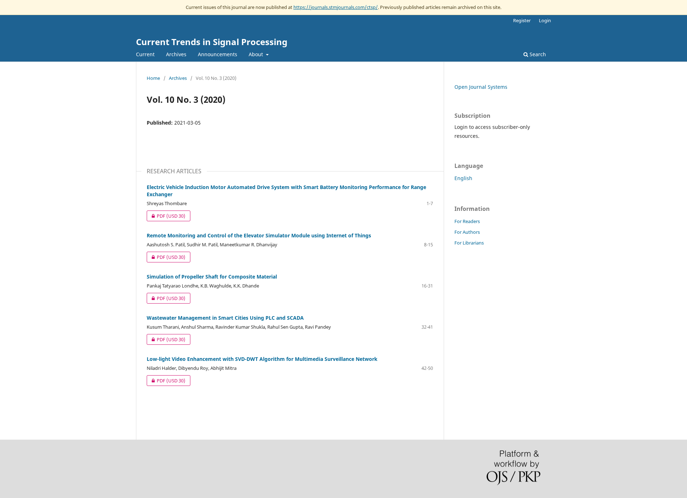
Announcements (217, 54)
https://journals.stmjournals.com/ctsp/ (335, 7)
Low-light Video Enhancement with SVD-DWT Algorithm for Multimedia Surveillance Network (262, 359)
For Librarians (469, 243)
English (463, 178)
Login (545, 20)
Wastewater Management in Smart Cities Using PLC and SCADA (225, 317)
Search (537, 54)
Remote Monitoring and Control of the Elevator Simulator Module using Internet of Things (259, 235)
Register (522, 20)
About (256, 54)
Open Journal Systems (480, 86)
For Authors (467, 232)
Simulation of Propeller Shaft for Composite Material (212, 276)
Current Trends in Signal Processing (211, 42)
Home (153, 78)
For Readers (467, 221)
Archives (176, 54)
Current (145, 54)
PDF (166, 216)
